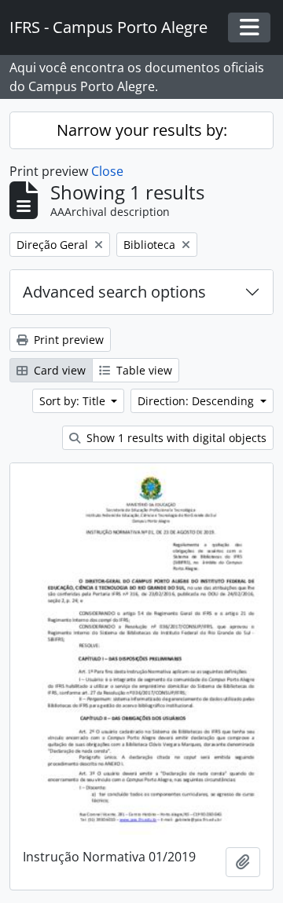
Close (107, 171)
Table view (142, 370)
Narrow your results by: (142, 130)
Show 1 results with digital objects (174, 437)
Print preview (67, 339)
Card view (58, 370)
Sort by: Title (73, 400)
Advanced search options (114, 291)
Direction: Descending (197, 400)
